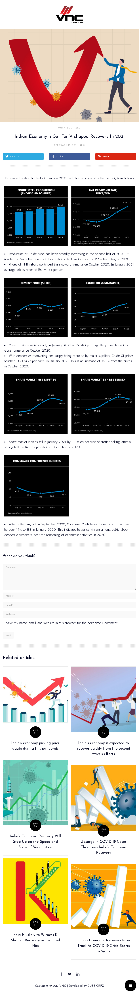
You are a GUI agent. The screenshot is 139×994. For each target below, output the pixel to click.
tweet (15, 157)
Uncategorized (69, 128)
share (61, 157)
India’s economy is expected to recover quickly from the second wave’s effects (103, 748)
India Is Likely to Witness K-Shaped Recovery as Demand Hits (35, 940)
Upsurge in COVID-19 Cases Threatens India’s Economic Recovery (104, 847)
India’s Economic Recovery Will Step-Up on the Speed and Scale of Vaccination (35, 842)
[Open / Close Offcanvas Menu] (130, 985)
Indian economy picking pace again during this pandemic (35, 746)
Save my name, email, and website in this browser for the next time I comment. (62, 623)
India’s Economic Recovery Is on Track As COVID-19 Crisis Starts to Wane (103, 946)
